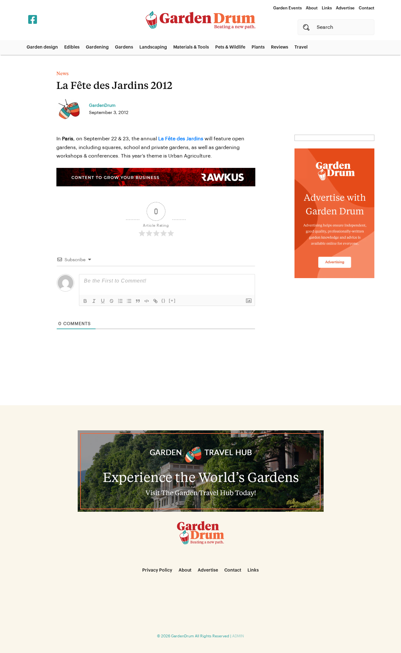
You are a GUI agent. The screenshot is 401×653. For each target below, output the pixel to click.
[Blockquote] (137, 301)
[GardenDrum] (200, 20)
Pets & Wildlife (230, 47)
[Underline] (102, 301)
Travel (301, 47)
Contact (366, 8)
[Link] (155, 301)
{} (163, 300)
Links (327, 8)
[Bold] (85, 301)
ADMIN (238, 636)
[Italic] (94, 301)
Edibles (72, 47)
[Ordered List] (120, 301)
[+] (172, 300)
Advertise (345, 8)
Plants (258, 47)
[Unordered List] (129, 301)
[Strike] (111, 301)
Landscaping (153, 47)
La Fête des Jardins (180, 138)
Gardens (124, 47)
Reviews (279, 47)
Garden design (42, 47)
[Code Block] (146, 301)
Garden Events (287, 8)
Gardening (97, 47)
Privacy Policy (157, 570)
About (312, 8)
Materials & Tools (191, 47)
